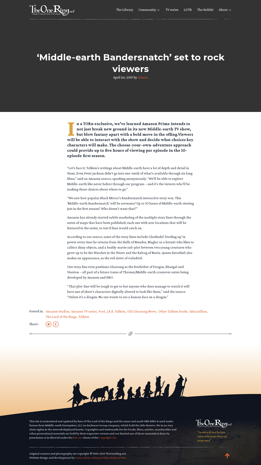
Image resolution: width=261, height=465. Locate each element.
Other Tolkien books (173, 311)
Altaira (143, 77)
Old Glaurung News (141, 311)
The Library (124, 10)
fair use (77, 437)
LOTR (188, 10)
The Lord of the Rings (61, 317)
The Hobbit (205, 10)
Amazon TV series (84, 311)
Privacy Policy (100, 457)
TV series (171, 10)
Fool (102, 311)
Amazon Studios (57, 311)
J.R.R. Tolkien (116, 311)
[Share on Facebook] (56, 324)
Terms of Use (118, 457)
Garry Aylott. (83, 457)
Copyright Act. (108, 437)
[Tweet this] (48, 324)
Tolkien (83, 317)
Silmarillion (198, 311)
